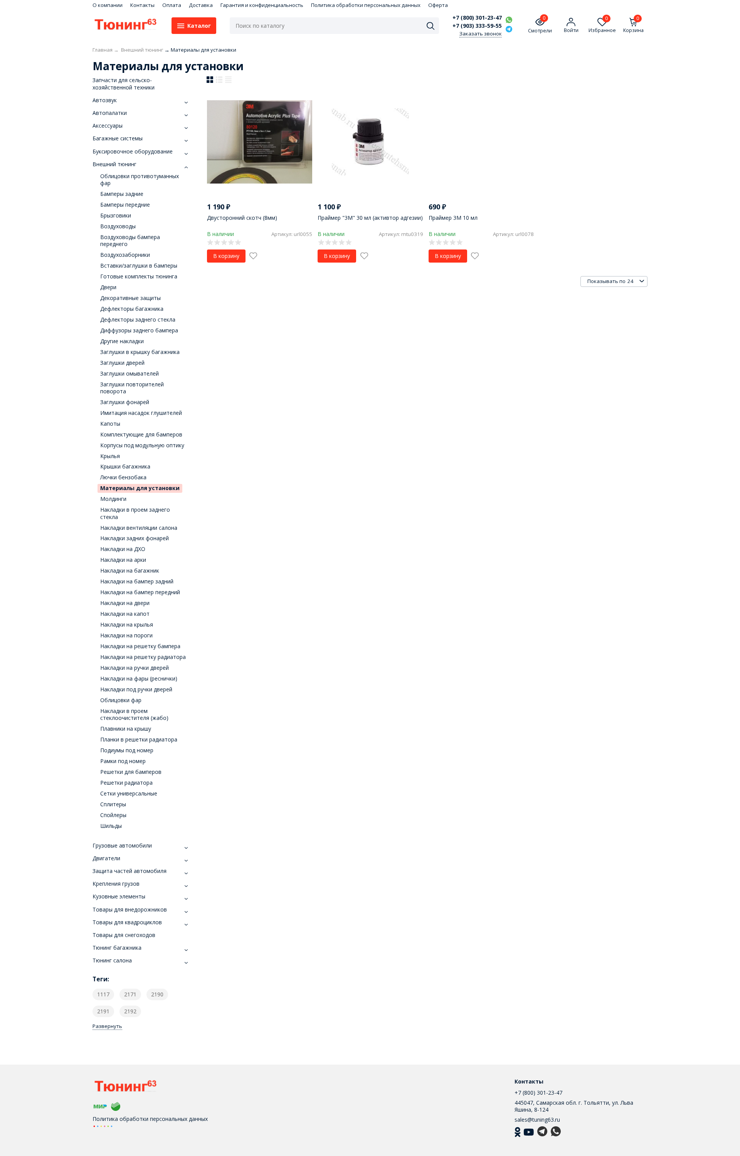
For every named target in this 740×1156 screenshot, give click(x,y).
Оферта (438, 5)
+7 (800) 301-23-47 (477, 17)
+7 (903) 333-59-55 (477, 25)
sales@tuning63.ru (537, 1119)
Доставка (201, 5)
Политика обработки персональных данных (365, 5)
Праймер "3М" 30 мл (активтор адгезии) (370, 217)
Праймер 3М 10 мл (453, 217)
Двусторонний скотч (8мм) (242, 217)
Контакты (142, 5)
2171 (130, 994)
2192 (130, 1011)
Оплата (171, 5)
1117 (103, 994)
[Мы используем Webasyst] (102, 1125)
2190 (157, 994)
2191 (103, 1011)
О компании (107, 5)
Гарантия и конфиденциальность (261, 5)
